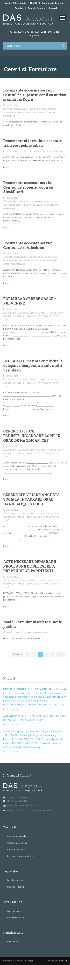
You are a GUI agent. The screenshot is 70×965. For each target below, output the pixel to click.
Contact (53, 8)
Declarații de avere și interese (20, 856)
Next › (60, 654)
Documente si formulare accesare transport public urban (32, 143)
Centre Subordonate (15, 3)
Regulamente (13, 942)
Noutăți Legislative (15, 887)
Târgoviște (28, 961)
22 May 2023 (13, 632)
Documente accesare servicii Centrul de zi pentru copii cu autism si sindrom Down (34, 95)
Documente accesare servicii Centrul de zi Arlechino (28, 245)
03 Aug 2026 (12, 752)
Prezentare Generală (16, 836)
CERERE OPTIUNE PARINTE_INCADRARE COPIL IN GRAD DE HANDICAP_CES (32, 436)
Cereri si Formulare (52, 151)
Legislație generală (16, 880)
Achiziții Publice (36, 8)
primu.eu (63, 961)
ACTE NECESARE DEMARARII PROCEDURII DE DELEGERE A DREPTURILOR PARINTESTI (29, 566)
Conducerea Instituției (17, 843)
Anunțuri (19, 8)
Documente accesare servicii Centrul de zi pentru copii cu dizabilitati (28, 187)
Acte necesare (15, 109)
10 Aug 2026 (12, 725)
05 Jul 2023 (12, 105)
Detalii (6, 167)
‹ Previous (17, 654)
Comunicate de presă (52, 3)
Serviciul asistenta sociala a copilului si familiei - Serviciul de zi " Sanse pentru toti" (33, 316)
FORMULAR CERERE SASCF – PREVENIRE (29, 301)
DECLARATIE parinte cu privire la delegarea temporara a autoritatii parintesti (33, 365)
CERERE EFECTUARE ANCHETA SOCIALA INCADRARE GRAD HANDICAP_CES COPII (31, 499)
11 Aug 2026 (12, 709)
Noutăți (33, 3)
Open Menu (62, 18)
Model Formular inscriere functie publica (32, 624)
